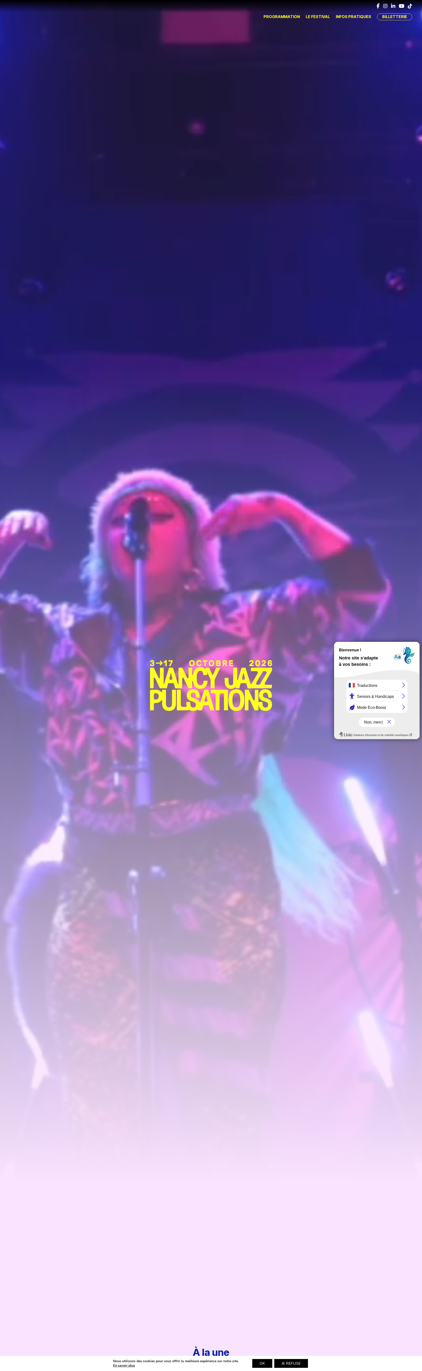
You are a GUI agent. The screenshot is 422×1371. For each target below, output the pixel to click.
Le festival (318, 16)
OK (262, 1363)
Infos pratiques (353, 16)
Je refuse (291, 1363)
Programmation (282, 16)
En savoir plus (124, 1365)
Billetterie (394, 16)
